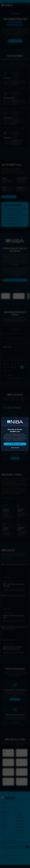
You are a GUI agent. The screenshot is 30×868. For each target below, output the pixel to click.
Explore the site (15, 447)
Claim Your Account (16, 444)
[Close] (27, 419)
